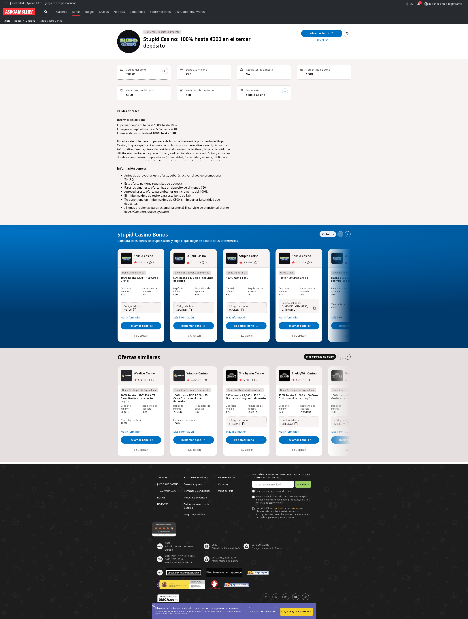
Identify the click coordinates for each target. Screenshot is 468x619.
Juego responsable (194, 514)
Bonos (18, 20)
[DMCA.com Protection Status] (168, 598)
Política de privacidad (195, 497)
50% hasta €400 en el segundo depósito (193, 279)
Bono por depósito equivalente (162, 31)
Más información (131, 317)
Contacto (223, 484)
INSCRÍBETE (303, 484)
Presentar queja (193, 484)
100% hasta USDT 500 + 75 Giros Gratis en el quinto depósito (190, 398)
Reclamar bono (139, 325)
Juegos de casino (168, 484)
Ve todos (328, 234)
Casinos (162, 477)
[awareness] (258, 573)
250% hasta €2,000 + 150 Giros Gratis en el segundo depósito (246, 397)
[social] (266, 596)
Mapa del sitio (225, 490)
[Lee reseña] (285, 91)
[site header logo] (19, 11)
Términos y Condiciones (197, 490)
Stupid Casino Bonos (143, 234)
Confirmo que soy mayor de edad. (274, 491)
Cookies (293, 508)
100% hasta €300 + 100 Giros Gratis (139, 279)
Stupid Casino (255, 95)
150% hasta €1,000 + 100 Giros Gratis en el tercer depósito (298, 397)
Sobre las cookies (263, 611)
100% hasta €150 (237, 278)
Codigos (30, 20)
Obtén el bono (319, 33)
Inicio (7, 20)
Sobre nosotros (226, 477)
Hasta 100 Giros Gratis (293, 278)
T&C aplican (321, 40)
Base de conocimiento (196, 477)
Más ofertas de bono (320, 356)
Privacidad (281, 508)
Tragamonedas (166, 490)
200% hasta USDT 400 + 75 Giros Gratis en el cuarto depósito (138, 398)
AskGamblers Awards (190, 12)
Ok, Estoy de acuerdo (296, 611)
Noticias (163, 504)
